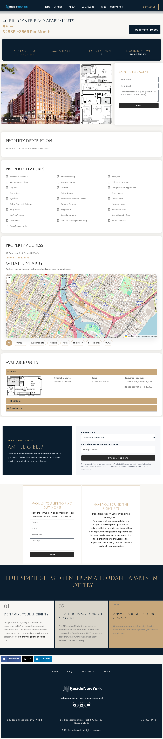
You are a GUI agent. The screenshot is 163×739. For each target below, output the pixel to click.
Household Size (88, 432)
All (9, 343)
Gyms (108, 343)
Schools (53, 343)
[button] (81, 303)
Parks (65, 343)
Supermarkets (37, 343)
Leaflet (130, 336)
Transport (20, 343)
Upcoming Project (146, 29)
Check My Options (118, 457)
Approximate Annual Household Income (99, 444)
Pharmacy (78, 343)
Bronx (9, 26)
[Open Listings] (64, 7)
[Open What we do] (96, 7)
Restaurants (94, 343)
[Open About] (77, 7)
